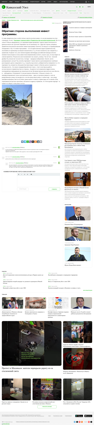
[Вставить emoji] (31, 174)
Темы (10, 1)
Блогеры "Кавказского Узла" (13, 20)
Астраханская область (34, 10)
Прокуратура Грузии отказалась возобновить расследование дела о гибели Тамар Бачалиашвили (77, 145)
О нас (49, 415)
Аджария (9, 10)
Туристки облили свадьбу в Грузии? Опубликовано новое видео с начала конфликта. (77, 345)
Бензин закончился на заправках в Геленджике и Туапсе (34, 313)
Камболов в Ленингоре (74, 50)
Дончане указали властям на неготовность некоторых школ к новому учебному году (77, 75)
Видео (55, 1)
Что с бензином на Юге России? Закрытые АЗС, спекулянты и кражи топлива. (77, 403)
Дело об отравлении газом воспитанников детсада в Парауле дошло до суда (23, 276)
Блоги (49, 1)
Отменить (54, 189)
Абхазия (4, 10)
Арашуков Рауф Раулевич (72, 245)
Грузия (53, 10)
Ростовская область (47, 13)
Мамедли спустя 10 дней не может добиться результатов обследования (81, 313)
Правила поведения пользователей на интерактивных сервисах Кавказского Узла (32, 421)
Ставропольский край (73, 13)
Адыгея (14, 10)
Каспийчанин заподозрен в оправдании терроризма (62, 275)
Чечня (80, 13)
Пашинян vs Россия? (47, 17)
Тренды (17, 1)
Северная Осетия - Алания (58, 13)
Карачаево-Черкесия (6, 13)
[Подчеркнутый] (24, 174)
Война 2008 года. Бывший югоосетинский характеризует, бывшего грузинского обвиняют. (79, 45)
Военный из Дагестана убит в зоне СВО (14, 288)
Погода (72, 1)
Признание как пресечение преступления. (79, 41)
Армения (26, 10)
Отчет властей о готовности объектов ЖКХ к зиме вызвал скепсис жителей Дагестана (77, 103)
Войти (89, 6)
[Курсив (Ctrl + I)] (21, 174)
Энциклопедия (34, 1)
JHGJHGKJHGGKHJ (16, 147)
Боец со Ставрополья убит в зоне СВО (59, 281)
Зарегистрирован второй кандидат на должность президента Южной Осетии (22, 282)
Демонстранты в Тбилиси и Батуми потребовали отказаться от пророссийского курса (12, 313)
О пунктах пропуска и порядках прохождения (80, 27)
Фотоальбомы (64, 1)
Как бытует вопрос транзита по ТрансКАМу (80, 36)
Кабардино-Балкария (71, 10)
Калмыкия (80, 10)
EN (91, 1)
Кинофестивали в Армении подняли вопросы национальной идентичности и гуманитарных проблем (58, 314)
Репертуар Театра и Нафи (75, 32)
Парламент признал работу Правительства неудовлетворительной (34, 40)
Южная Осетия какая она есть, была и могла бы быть (32, 20)
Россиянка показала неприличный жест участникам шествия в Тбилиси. (44, 403)
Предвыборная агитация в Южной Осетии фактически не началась (77, 188)
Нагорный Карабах (26, 13)
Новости (4, 1)
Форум (43, 1)
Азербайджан (20, 10)
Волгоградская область (45, 10)
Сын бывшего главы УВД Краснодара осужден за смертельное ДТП (75, 161)
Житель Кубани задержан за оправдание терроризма (76, 118)
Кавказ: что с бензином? (9, 17)
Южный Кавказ (5, 15)
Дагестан (58, 10)
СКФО (66, 13)
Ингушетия (63, 10)
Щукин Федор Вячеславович (73, 265)
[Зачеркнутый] (27, 174)
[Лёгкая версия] (86, 1)
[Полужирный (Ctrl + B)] (18, 174)
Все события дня (87, 290)
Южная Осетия (87, 13)
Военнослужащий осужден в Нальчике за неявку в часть (64, 288)
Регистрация (22, 189)
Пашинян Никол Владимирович (74, 224)
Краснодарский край (16, 13)
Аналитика (24, 1)
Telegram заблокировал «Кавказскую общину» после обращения (76, 372)
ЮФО (11, 15)
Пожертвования (68, 415)
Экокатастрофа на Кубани (85, 17)
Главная (3, 20)
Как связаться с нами (57, 415)
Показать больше (47, 406)
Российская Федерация (36, 13)
